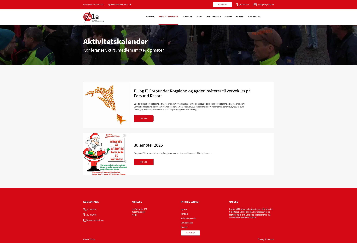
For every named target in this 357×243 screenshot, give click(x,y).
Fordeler (187, 16)
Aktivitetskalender (168, 16)
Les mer (144, 118)
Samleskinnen (214, 16)
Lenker (239, 16)
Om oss (228, 16)
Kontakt (184, 214)
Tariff (199, 16)
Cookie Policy (89, 239)
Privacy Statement (266, 239)
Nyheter (150, 16)
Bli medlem (222, 5)
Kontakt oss (254, 16)
